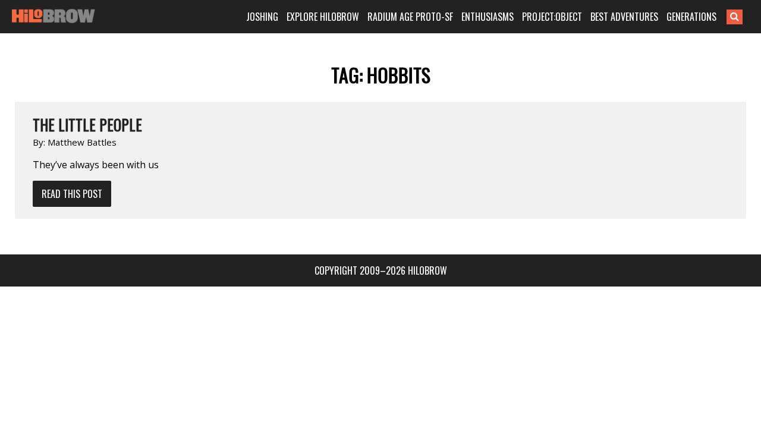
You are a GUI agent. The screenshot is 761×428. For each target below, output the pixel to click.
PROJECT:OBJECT (552, 17)
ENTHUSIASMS (487, 17)
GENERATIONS (691, 17)
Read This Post (72, 194)
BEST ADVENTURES (624, 17)
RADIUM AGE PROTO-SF (410, 17)
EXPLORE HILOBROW (323, 17)
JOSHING (262, 17)
